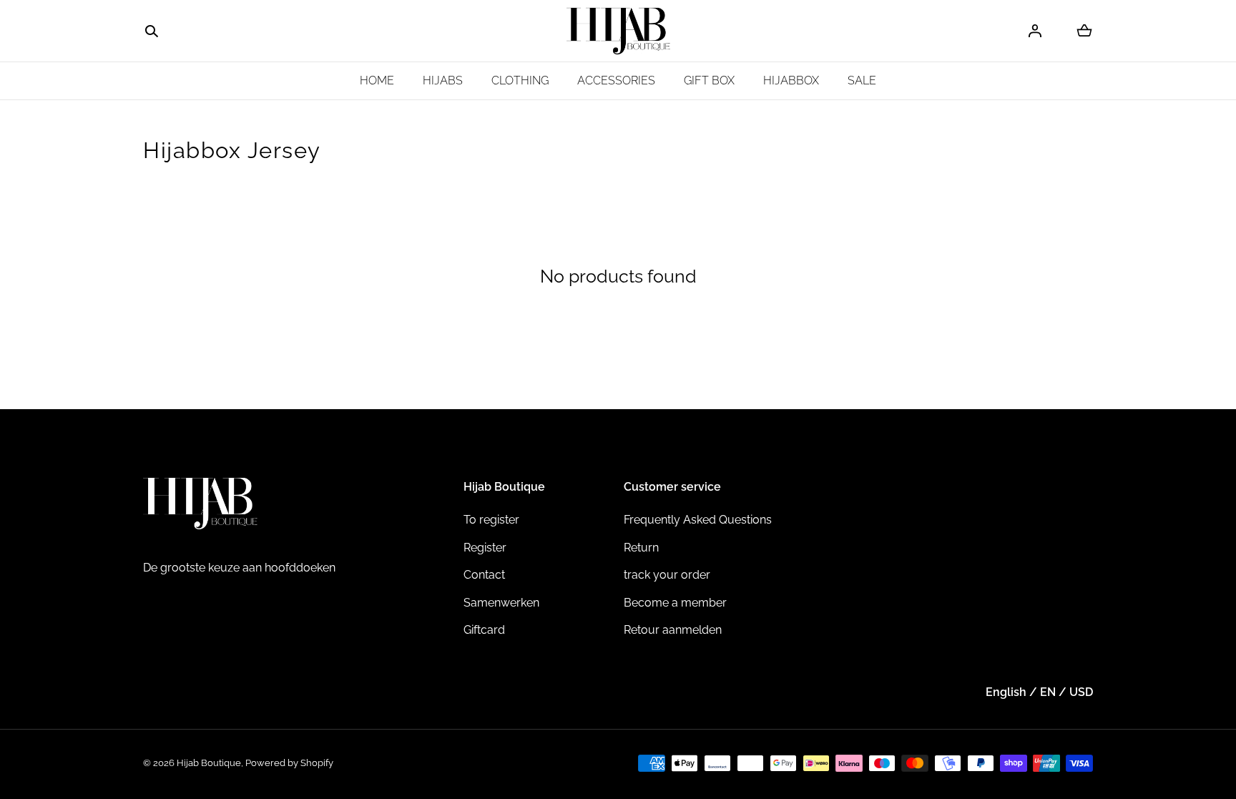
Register (485, 547)
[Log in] (1035, 30)
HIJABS (443, 80)
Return (641, 547)
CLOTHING (520, 80)
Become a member (675, 602)
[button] (151, 31)
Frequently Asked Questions (698, 519)
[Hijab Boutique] (618, 31)
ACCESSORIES (616, 80)
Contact (484, 575)
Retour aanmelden (673, 630)
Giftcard (484, 630)
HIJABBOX (791, 80)
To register (491, 519)
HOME (377, 80)
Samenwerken (501, 602)
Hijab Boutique (209, 763)
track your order (667, 575)
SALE (862, 80)
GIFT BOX (709, 80)
